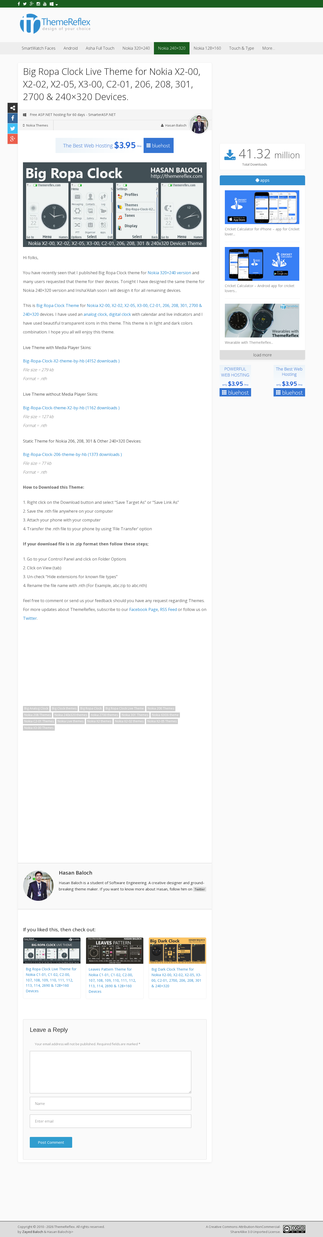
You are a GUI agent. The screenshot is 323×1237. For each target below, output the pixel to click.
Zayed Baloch (32, 1231)
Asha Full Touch (100, 48)
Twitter (30, 618)
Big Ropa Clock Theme (57, 305)
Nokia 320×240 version (169, 272)
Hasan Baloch (175, 125)
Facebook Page (143, 609)
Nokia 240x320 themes (71, 715)
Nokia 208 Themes (37, 715)
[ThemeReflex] (55, 34)
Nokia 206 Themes (161, 708)
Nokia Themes (37, 125)
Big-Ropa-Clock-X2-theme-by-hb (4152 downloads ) (71, 361)
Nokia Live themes (71, 721)
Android (71, 48)
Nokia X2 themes (99, 721)
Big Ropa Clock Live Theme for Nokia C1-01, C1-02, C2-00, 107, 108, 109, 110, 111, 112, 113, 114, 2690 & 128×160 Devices (51, 980)
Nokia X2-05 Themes (162, 721)
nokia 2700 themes (104, 715)
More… (268, 48)
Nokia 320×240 (136, 48)
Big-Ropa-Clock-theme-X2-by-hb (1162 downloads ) (71, 408)
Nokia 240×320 (171, 48)
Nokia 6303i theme (165, 715)
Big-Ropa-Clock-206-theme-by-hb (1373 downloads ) (72, 454)
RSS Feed (168, 609)
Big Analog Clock (36, 708)
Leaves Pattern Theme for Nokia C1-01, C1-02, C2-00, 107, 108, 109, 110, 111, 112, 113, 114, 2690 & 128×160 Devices (112, 980)
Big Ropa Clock (91, 708)
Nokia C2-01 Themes (39, 721)
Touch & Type (241, 48)
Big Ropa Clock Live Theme (124, 708)
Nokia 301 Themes (135, 715)
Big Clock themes (64, 708)
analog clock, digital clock (107, 314)
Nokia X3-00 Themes (38, 728)
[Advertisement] (213, 24)
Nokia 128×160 (207, 48)
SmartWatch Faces (39, 48)
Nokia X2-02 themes (129, 721)
